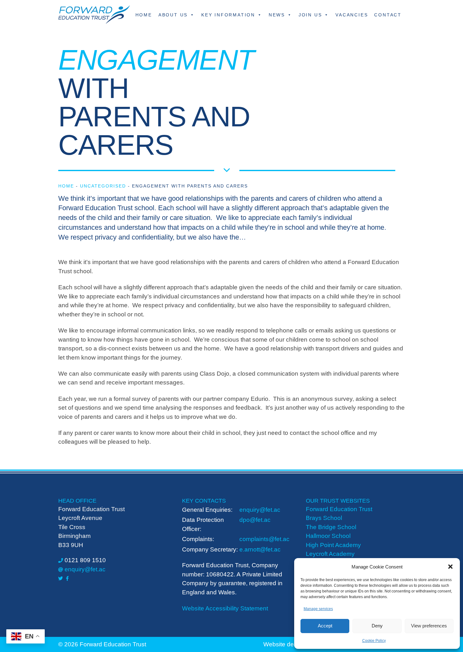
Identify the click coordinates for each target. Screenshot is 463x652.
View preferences (429, 625)
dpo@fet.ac (255, 519)
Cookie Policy (374, 640)
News (277, 14)
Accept (325, 625)
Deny (377, 625)
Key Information (228, 14)
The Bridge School (331, 527)
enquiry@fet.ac (85, 569)
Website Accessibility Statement (225, 608)
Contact (388, 14)
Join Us (310, 14)
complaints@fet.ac (264, 539)
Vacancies (351, 14)
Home (143, 14)
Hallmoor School (328, 536)
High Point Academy (333, 545)
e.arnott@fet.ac (260, 549)
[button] (450, 566)
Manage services (318, 609)
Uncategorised (103, 185)
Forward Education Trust (339, 509)
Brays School (324, 518)
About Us (173, 14)
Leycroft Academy (330, 554)
